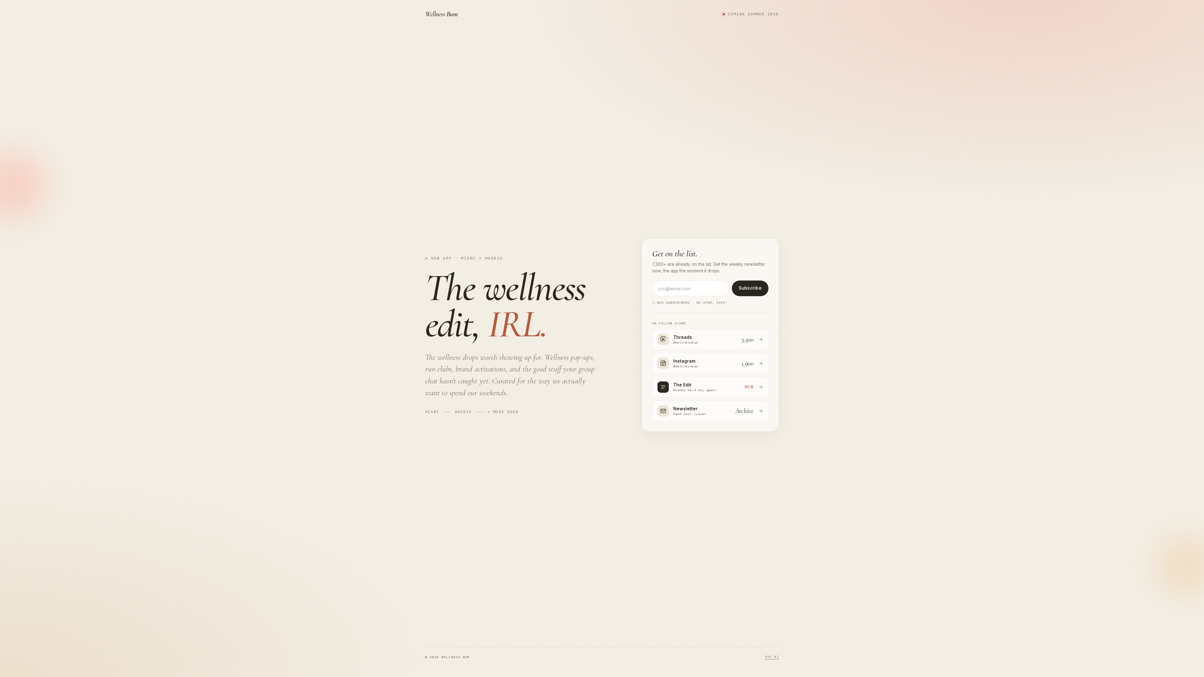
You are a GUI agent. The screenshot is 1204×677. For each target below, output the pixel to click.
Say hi (772, 657)
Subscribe (750, 288)
